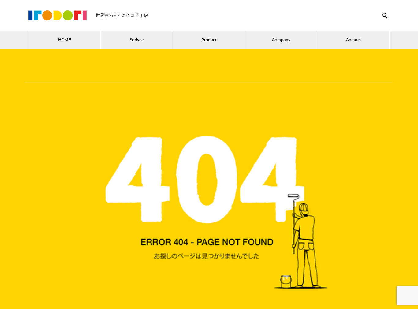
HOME (64, 39)
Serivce (136, 39)
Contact (353, 39)
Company (281, 39)
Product (208, 39)
